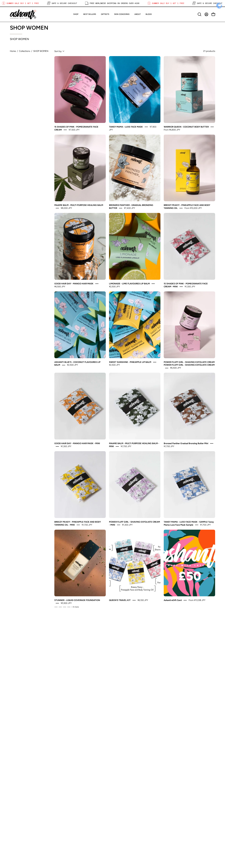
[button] (105, 14)
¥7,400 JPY (129, 208)
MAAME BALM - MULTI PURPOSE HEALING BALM (78, 205)
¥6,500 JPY (59, 286)
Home (13, 51)
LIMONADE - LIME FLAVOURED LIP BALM (129, 283)
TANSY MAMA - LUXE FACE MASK (126, 126)
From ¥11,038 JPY (197, 600)
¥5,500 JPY (66, 603)
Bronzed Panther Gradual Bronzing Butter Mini (186, 443)
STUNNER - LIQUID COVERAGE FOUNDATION (77, 600)
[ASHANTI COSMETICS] (23, 14)
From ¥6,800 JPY (172, 129)
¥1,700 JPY (126, 446)
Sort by (58, 51)
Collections (24, 51)
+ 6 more (75, 607)
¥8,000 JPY (66, 208)
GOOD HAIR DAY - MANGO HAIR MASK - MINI (77, 443)
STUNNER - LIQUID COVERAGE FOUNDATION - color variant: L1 (56, 607)
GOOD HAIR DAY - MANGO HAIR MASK (73, 283)
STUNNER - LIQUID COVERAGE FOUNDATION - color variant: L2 (60, 607)
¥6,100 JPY (143, 600)
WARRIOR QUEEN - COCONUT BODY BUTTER (186, 126)
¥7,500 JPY (74, 129)
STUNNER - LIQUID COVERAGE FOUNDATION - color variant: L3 (64, 607)
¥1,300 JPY (190, 286)
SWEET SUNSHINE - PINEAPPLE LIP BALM (130, 362)
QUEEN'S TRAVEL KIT (120, 600)
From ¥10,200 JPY (193, 208)
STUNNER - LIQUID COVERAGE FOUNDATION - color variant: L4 (68, 607)
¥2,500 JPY (114, 286)
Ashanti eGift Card (173, 600)
